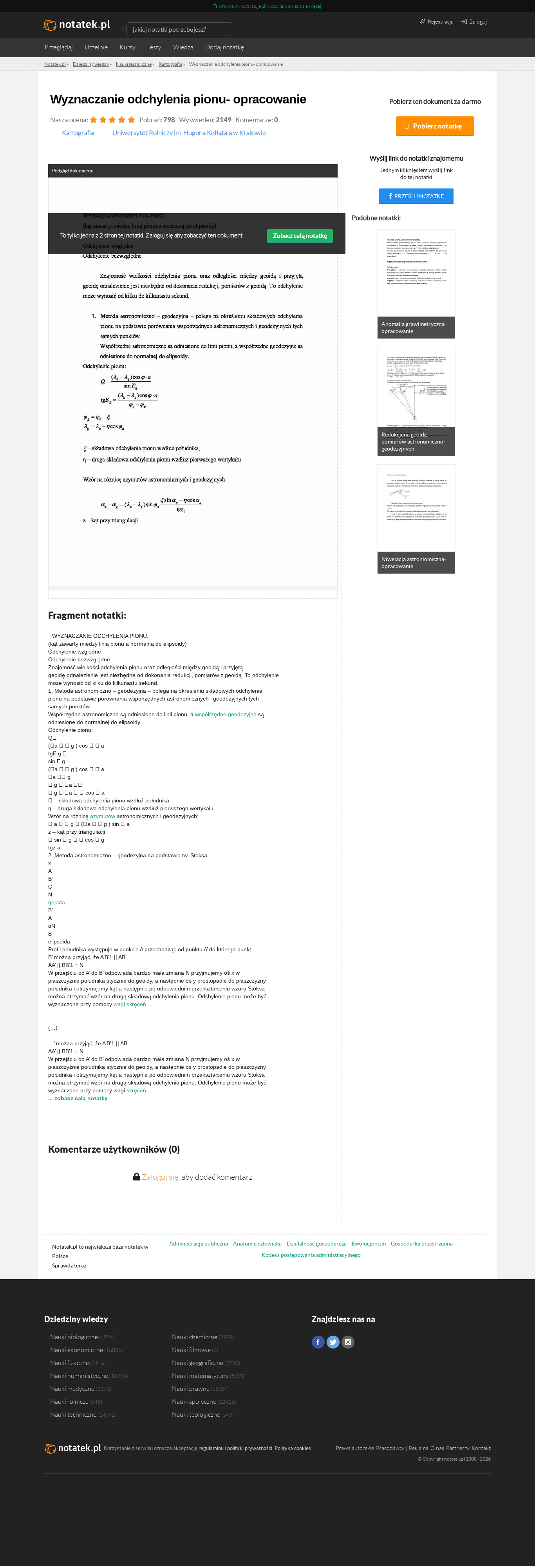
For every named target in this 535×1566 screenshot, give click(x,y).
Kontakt (481, 1448)
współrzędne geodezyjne (226, 714)
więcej (315, 6)
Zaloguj (477, 21)
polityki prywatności (249, 1448)
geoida (56, 902)
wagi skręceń (130, 1004)
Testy (154, 47)
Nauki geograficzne (197, 1362)
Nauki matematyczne (200, 1375)
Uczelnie (96, 47)
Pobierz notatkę (437, 126)
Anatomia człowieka (257, 1243)
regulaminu (211, 1448)
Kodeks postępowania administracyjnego (311, 1255)
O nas (437, 1448)
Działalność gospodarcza (317, 1243)
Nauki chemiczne (194, 1336)
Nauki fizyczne (69, 1362)
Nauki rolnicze (69, 1401)
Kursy (127, 47)
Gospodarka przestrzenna (422, 1243)
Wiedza (183, 47)
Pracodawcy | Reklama (402, 1448)
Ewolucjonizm (369, 1243)
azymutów (102, 816)
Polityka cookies (293, 1448)
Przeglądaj (59, 47)
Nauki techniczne (73, 1414)
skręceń (136, 1090)
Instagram (348, 1342)
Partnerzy (458, 1448)
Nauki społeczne (194, 1401)
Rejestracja (440, 21)
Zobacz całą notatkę (300, 235)
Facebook (318, 1342)
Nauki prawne (191, 1388)
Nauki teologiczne (196, 1414)
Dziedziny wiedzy (76, 1318)
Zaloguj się (160, 1177)
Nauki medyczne (72, 1388)
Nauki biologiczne (74, 1336)
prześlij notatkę (418, 196)
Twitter (333, 1342)
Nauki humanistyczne (79, 1375)
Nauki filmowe (191, 1349)
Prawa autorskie (355, 1448)
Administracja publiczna (198, 1243)
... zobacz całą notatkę (78, 1098)
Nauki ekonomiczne (76, 1349)
